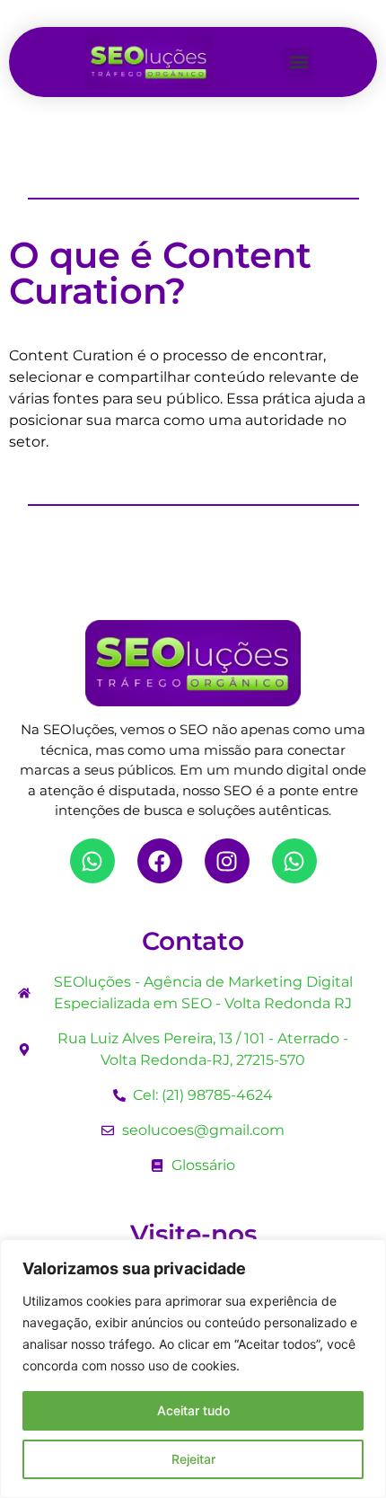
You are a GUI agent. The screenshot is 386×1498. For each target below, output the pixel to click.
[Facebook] (159, 860)
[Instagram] (227, 860)
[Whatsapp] (92, 860)
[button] (298, 62)
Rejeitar (193, 1459)
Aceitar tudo (193, 1410)
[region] (193, 1368)
